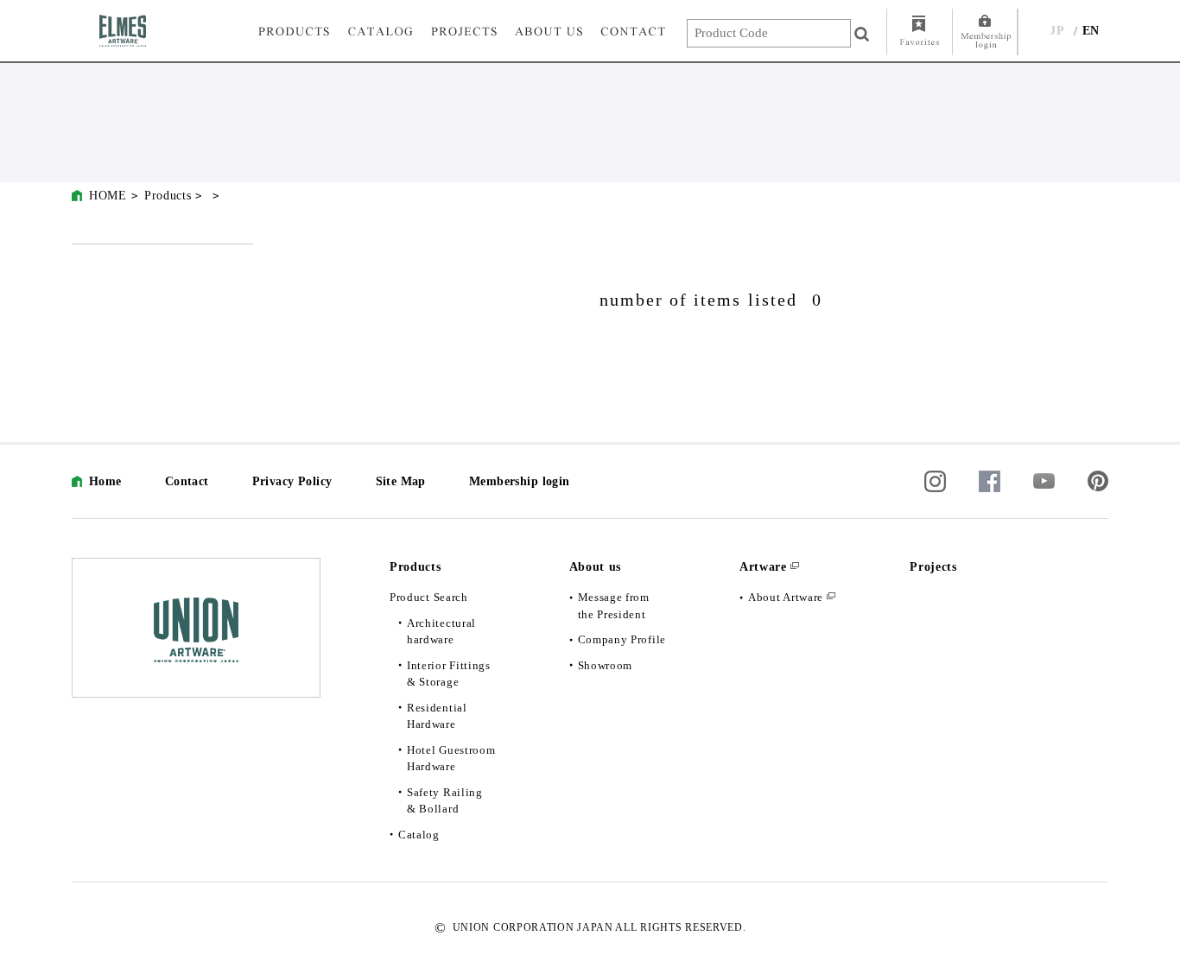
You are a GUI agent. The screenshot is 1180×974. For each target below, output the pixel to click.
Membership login (519, 481)
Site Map (401, 481)
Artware (763, 566)
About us (595, 566)
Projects (933, 566)
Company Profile (622, 639)
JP (1057, 30)
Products (168, 195)
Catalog (419, 834)
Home (105, 481)
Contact (187, 481)
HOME (108, 195)
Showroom (605, 665)
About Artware (785, 597)
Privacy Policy (292, 481)
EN (1091, 30)
